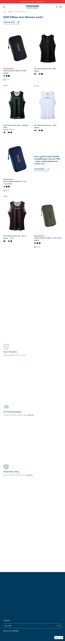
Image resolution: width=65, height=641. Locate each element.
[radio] (4, 76)
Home (4, 11)
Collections (10, 11)
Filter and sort (9, 22)
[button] (7, 69)
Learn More (31, 415)
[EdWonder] (32, 7)
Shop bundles (39, 169)
